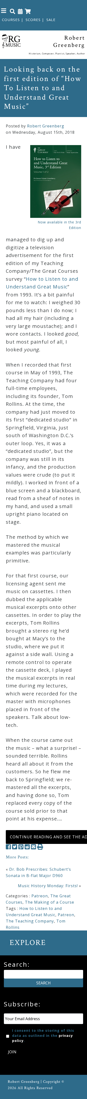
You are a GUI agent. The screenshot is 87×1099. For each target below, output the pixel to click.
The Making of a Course (49, 902)
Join (12, 1052)
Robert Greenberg (45, 126)
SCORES (33, 19)
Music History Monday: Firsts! (48, 885)
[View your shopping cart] (27, 11)
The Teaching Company (30, 921)
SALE (51, 19)
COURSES (11, 19)
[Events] (20, 11)
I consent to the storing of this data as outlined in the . (43, 1035)
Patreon (39, 896)
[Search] (12, 11)
